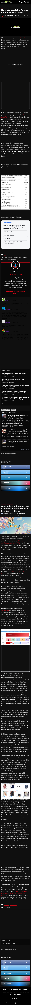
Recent (8, 409)
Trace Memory (12, 259)
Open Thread (13, 990)
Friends (7, 238)
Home (5, 990)
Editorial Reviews (10, 232)
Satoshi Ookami (13, 441)
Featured (6, 904)
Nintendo (4, 259)
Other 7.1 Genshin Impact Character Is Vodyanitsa (14, 436)
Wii (2, 7)
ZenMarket (5, 610)
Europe (25, 257)
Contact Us (14, 992)
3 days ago (11, 446)
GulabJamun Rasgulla (15, 415)
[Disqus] (15, 318)
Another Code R (19, 38)
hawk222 (10, 430)
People (3, 409)
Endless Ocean (18, 257)
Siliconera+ (23, 990)
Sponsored (13, 904)
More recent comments (8, 453)
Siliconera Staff (12, 15)
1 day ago (11, 426)
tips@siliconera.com (19, 1003)
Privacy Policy (15, 994)
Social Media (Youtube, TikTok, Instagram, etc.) (14, 242)
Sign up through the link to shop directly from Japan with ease (15, 893)
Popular (13, 409)
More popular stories (8, 404)
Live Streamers (9, 235)
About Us (5, 992)
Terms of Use (24, 992)
